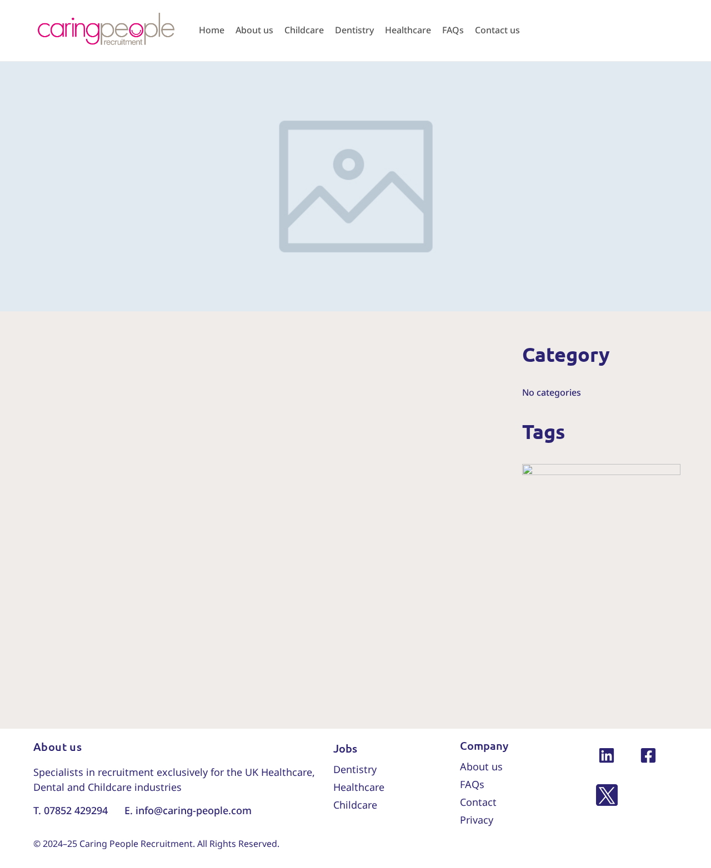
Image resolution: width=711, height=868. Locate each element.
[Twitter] (607, 796)
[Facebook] (648, 755)
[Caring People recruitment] (106, 29)
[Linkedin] (607, 755)
